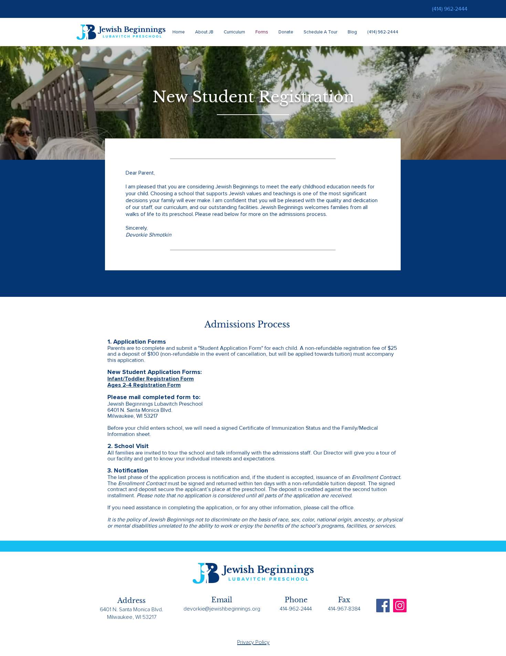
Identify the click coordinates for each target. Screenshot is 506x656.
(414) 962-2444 (449, 9)
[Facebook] (383, 605)
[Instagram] (400, 605)
